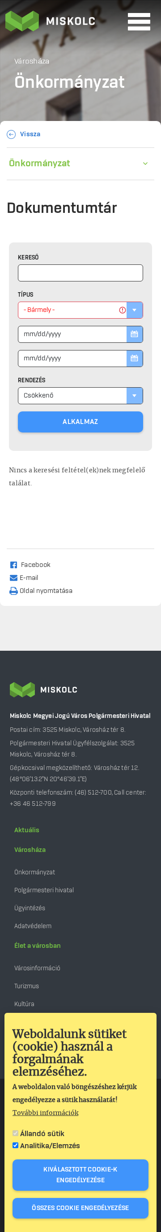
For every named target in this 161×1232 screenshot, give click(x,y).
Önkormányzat (40, 164)
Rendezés (31, 380)
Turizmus (26, 986)
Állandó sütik (42, 1134)
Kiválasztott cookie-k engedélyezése (80, 1175)
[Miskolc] (64, 22)
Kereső (28, 258)
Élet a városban (37, 946)
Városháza (30, 850)
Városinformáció (37, 968)
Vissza (30, 134)
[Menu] (139, 21)
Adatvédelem (32, 926)
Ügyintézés (29, 908)
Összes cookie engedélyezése (80, 1208)
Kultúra (24, 1004)
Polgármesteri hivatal (44, 890)
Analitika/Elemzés (50, 1146)
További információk (45, 1113)
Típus (26, 295)
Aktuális (26, 830)
